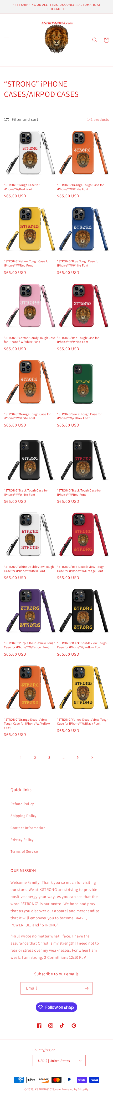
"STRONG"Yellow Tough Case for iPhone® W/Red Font (27, 263)
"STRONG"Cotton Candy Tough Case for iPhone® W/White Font (30, 340)
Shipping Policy (24, 815)
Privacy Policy (22, 839)
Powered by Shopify (75, 1089)
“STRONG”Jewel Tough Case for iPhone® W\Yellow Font (79, 416)
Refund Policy (22, 803)
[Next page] (92, 757)
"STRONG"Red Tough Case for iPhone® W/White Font (78, 340)
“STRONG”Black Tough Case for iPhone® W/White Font (26, 492)
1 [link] (21, 757)
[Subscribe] (86, 988)
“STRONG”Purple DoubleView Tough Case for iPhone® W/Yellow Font (29, 645)
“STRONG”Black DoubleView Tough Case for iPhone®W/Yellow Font (82, 645)
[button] (6, 40)
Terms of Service (24, 851)
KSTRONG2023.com (48, 1089)
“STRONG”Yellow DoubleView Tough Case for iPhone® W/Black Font (83, 721)
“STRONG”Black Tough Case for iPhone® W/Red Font (79, 492)
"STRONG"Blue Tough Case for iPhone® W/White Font (78, 263)
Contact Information (28, 827)
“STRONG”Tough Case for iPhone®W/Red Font (21, 187)
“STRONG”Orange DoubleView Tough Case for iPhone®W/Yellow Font (27, 723)
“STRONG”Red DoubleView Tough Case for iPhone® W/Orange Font (81, 569)
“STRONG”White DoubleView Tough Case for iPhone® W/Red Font (29, 569)
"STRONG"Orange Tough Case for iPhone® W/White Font (80, 187)
